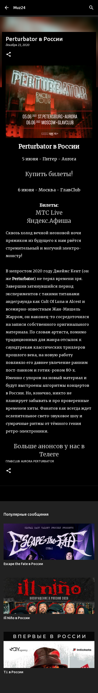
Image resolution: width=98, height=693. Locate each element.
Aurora (26, 461)
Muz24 (19, 7)
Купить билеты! (49, 174)
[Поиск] (91, 7)
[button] (8, 54)
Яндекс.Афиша (49, 220)
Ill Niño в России (17, 618)
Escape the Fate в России (23, 564)
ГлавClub (13, 461)
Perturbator (43, 461)
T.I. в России (13, 672)
